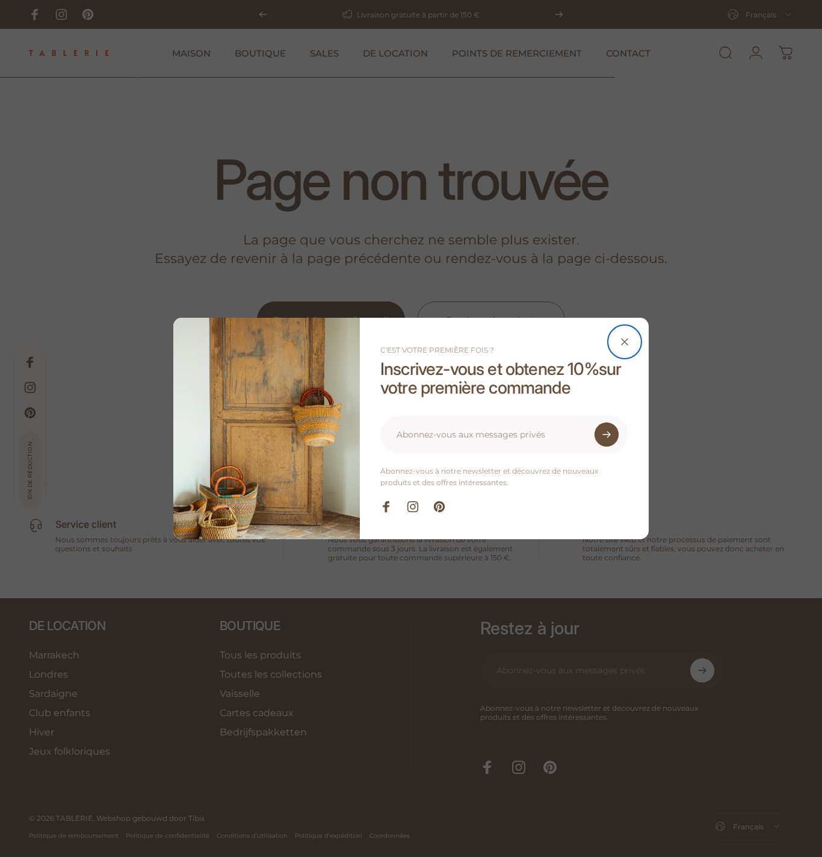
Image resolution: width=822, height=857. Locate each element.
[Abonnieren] (607, 434)
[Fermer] (624, 341)
